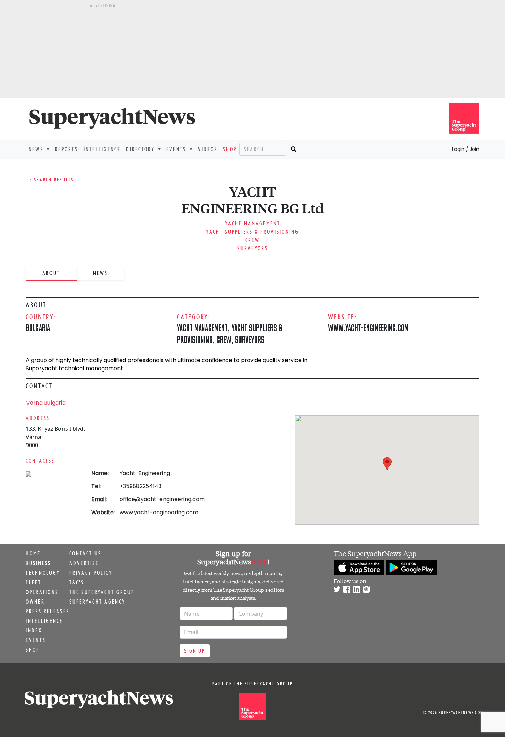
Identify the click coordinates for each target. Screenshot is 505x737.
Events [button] (177, 149)
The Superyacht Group (101, 592)
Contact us (85, 553)
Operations (42, 592)
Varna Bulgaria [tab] (46, 403)
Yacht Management (252, 223)
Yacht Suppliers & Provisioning (252, 232)
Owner (35, 601)
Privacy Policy (90, 573)
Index (34, 630)
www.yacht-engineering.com (368, 328)
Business (38, 563)
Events (36, 640)
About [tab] (51, 273)
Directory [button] (141, 149)
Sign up (194, 651)
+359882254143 (140, 486)
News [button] (37, 149)
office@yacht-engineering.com (162, 499)
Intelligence (102, 149)
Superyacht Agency (97, 601)
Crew (252, 240)
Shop (230, 149)
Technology (43, 573)
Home (33, 553)
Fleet (33, 582)
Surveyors (252, 248)
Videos (207, 149)
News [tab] (100, 273)
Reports (66, 149)
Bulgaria (38, 328)
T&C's (76, 582)
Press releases (47, 611)
